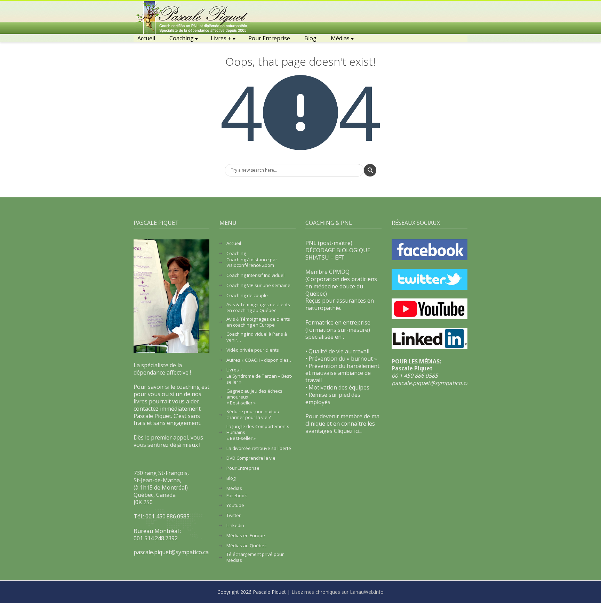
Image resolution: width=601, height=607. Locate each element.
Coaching (181, 38)
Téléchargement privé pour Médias (255, 557)
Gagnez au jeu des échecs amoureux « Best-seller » (254, 397)
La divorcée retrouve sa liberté (258, 448)
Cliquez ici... (348, 431)
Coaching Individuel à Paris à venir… (256, 337)
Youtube (235, 505)
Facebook (236, 496)
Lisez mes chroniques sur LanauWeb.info (337, 592)
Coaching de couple (247, 295)
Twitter (233, 515)
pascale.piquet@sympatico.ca (430, 383)
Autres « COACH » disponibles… (259, 360)
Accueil (146, 38)
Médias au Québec (246, 546)
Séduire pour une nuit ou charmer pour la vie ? (252, 414)
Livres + (221, 38)
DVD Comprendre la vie (250, 458)
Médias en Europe (245, 536)
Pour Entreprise (269, 38)
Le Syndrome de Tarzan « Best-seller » (259, 379)
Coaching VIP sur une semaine (258, 285)
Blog (310, 38)
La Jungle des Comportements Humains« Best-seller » (257, 432)
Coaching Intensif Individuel (255, 275)
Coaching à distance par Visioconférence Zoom (251, 263)
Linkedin (235, 525)
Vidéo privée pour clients (252, 350)
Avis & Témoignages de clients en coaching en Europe (258, 322)
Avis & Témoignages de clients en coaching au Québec (258, 307)
